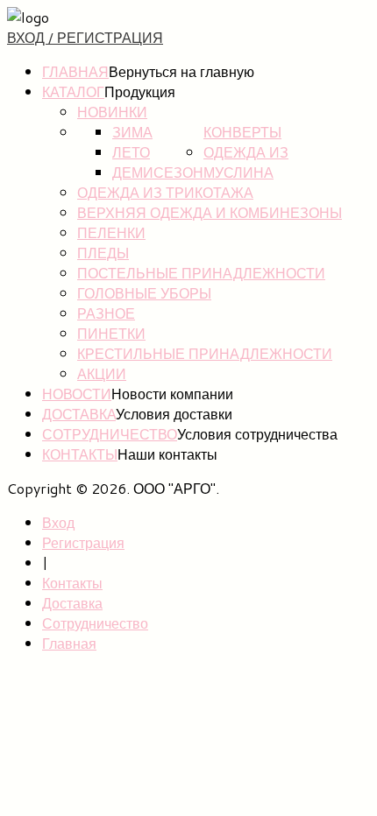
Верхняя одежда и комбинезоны (209, 212)
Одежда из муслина (245, 162)
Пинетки (111, 333)
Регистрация (83, 542)
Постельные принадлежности (201, 273)
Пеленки (111, 232)
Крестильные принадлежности (204, 353)
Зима (132, 132)
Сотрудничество (109, 434)
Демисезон (157, 172)
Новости (76, 393)
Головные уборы (144, 293)
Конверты (242, 132)
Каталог (73, 91)
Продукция (139, 91)
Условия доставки (174, 414)
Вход (58, 522)
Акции (101, 373)
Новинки (112, 112)
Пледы (103, 253)
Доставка (79, 414)
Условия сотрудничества (257, 434)
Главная (75, 71)
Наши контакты (167, 454)
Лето (131, 152)
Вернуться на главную (181, 71)
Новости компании (172, 393)
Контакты (79, 454)
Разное (106, 313)
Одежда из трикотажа (165, 192)
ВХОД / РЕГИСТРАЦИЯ (85, 37)
